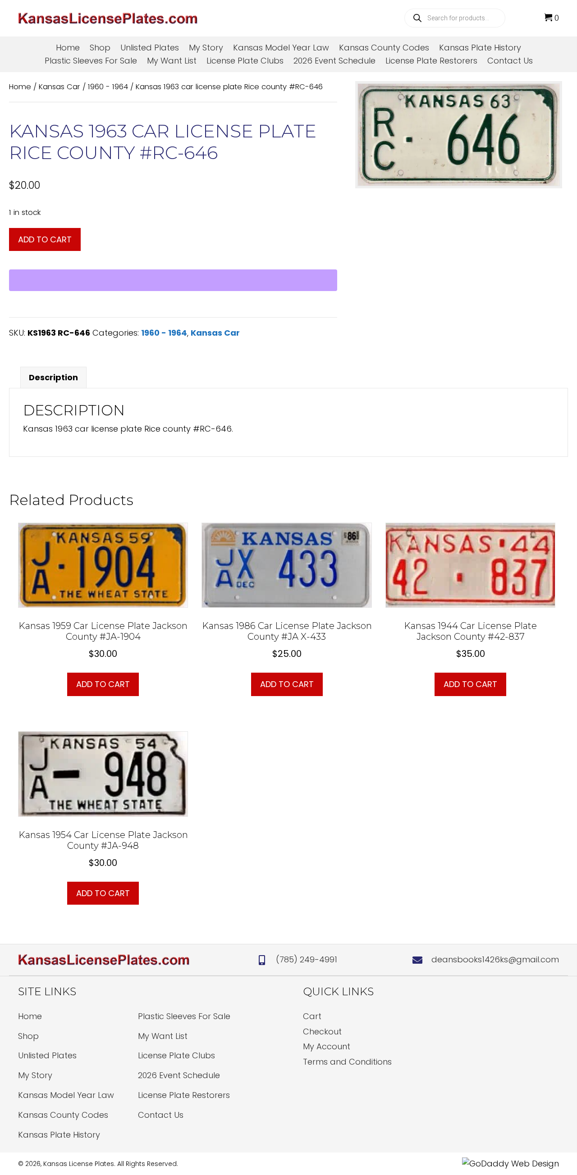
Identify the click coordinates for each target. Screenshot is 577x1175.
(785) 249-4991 (306, 959)
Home (20, 87)
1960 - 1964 (108, 87)
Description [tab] (53, 377)
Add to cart (45, 239)
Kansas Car (59, 87)
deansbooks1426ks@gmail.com (495, 959)
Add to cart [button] (103, 684)
